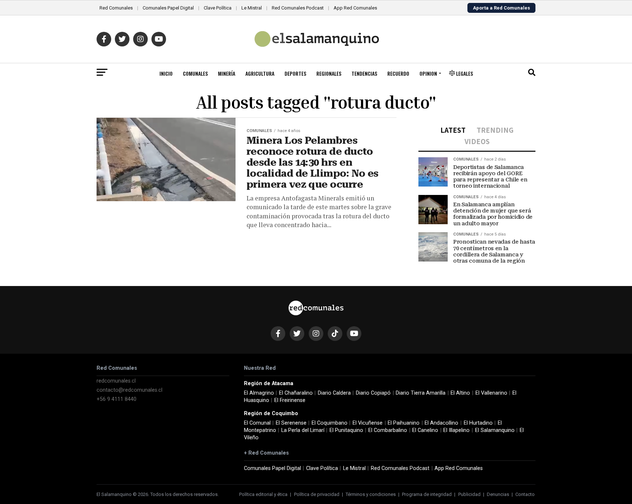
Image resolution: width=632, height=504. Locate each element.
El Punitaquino (346, 430)
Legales (464, 73)
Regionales (328, 73)
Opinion (428, 73)
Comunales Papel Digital (168, 8)
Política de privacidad (316, 494)
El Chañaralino (296, 393)
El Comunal (257, 423)
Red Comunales (116, 8)
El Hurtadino (478, 423)
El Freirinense (289, 400)
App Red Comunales (355, 8)
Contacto (525, 494)
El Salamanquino (495, 430)
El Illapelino (456, 430)
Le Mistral (251, 8)
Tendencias (364, 73)
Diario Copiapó (373, 393)
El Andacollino (441, 423)
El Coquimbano (329, 423)
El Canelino (425, 430)
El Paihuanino (404, 423)
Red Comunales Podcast (298, 8)
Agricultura (259, 73)
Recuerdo (398, 73)
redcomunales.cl (116, 381)
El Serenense (291, 423)
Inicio (166, 73)
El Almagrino (259, 393)
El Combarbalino (387, 430)
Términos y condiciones (371, 494)
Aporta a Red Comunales (501, 8)
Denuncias (498, 494)
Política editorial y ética (263, 494)
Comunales (195, 73)
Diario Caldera (334, 393)
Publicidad (469, 494)
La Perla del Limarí (302, 430)
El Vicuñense (368, 423)
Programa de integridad (427, 494)
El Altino (460, 393)
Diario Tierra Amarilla (420, 393)
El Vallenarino (491, 393)
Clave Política (218, 8)
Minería (226, 73)
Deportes (295, 73)
